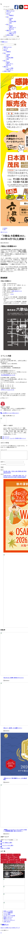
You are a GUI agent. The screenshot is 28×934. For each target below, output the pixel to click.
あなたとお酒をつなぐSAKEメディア (10, 927)
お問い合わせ (6, 921)
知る (4, 53)
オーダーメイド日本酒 (9, 915)
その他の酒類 (9, 57)
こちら (12, 294)
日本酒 (8, 54)
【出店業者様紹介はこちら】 (8, 375)
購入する (8, 65)
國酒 (17, 857)
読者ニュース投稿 (8, 911)
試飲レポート (9, 63)
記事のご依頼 (6, 71)
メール (3, 464)
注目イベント (22, 438)
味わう (5, 60)
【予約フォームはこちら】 (7, 389)
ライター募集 (6, 914)
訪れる (5, 50)
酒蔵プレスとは (7, 47)
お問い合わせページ (16, 291)
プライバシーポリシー (9, 920)
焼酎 (7, 56)
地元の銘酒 (4, 859)
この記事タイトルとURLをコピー (10, 413)
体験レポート (9, 69)
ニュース (5, 48)
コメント (4, 449)
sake (3, 436)
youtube (9, 854)
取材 (11, 857)
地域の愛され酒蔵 (15, 859)
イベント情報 (9, 68)
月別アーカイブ (5, 839)
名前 (2, 461)
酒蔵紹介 (8, 51)
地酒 (23, 859)
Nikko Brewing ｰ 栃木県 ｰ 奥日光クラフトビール (13, 677)
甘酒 (7, 59)
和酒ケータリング (8, 917)
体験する (5, 66)
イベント (7, 436)
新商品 (8, 62)
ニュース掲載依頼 (8, 912)
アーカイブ (6, 9)
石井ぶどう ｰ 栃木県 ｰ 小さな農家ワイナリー (12, 728)
